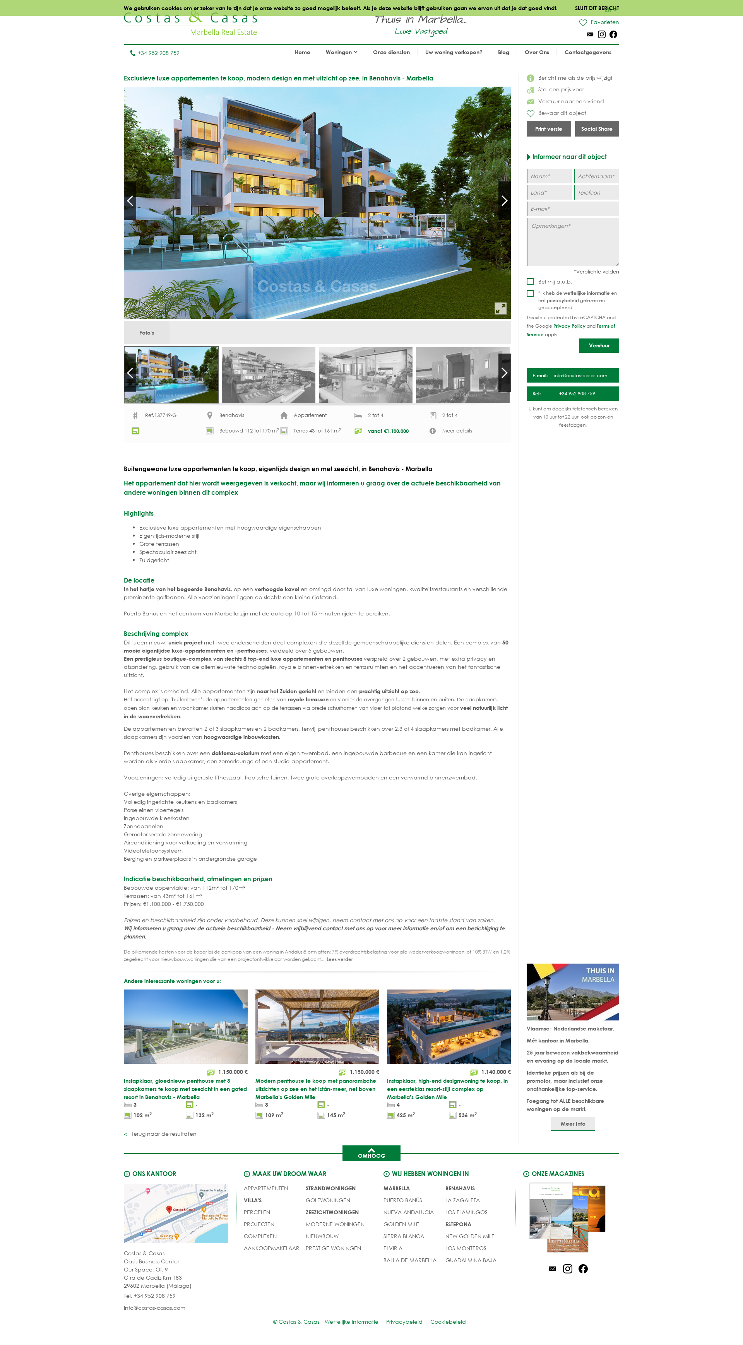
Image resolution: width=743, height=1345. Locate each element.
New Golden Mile (470, 1236)
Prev (130, 200)
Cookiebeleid (448, 1321)
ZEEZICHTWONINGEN (332, 1212)
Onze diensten (391, 52)
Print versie (548, 128)
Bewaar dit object (562, 112)
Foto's (146, 332)
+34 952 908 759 (159, 52)
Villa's (253, 1200)
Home (302, 52)
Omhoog (371, 1155)
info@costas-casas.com (154, 1307)
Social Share (597, 128)
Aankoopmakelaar (272, 1248)
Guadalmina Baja (470, 1260)
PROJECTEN (259, 1224)
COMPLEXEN (260, 1236)
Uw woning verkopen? (454, 52)
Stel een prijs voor (561, 89)
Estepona (458, 1224)
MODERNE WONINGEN (335, 1224)
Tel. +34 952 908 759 (150, 1295)
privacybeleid (563, 300)
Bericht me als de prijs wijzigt (575, 77)
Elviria (392, 1248)
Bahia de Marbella (410, 1260)
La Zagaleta (462, 1200)
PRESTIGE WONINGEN (333, 1248)
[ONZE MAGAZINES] (567, 1219)
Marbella (396, 1188)
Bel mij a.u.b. (555, 281)
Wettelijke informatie (351, 1321)
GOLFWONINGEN (328, 1200)
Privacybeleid (404, 1321)
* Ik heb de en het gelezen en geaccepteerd (577, 300)
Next (504, 200)
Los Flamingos (466, 1212)
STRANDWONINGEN (331, 1188)
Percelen (257, 1212)
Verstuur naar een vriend (571, 101)
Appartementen (266, 1188)
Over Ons (537, 52)
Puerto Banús (402, 1200)
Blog (503, 52)
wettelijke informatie (586, 293)
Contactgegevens (588, 52)
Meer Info (573, 1123)
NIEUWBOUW (322, 1236)
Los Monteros (465, 1248)
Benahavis (460, 1188)
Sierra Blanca (403, 1236)
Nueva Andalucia (408, 1212)
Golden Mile (401, 1224)
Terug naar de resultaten (163, 1133)
